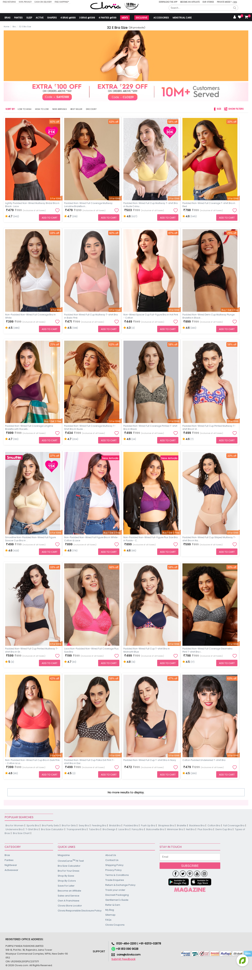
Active (40, 17)
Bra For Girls (69, 825)
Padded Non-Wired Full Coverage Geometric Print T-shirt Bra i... (207, 650)
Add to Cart (49, 217)
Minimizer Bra (175, 829)
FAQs (108, 920)
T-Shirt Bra (32, 829)
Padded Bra (131, 825)
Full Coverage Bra (233, 825)
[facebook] (175, 873)
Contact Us (111, 860)
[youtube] (197, 873)
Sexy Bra (84, 825)
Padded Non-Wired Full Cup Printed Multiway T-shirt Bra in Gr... (31, 650)
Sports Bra (33, 825)
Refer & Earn (112, 905)
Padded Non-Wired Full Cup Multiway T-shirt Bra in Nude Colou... (150, 204)
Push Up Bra (148, 825)
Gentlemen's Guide (116, 900)
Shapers (52, 17)
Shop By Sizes (66, 876)
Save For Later (66, 885)
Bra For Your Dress (68, 871)
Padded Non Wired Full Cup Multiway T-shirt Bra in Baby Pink (91, 316)
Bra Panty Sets (50, 825)
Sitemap (110, 915)
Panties (18, 17)
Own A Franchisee (68, 900)
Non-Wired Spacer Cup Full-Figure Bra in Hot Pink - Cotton (150, 316)
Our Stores (208, 2)
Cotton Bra (214, 825)
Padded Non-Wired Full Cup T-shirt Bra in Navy (149, 760)
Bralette (181, 825)
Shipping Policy (114, 865)
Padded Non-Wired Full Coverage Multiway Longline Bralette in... (88, 204)
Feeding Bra (99, 825)
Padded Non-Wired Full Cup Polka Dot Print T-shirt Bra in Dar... (89, 761)
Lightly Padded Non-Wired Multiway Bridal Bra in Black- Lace (32, 204)
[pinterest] (190, 873)
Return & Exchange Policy (120, 885)
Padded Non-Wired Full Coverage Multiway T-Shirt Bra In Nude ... (90, 427)
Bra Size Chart (21, 833)
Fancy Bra (137, 829)
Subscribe (190, 865)
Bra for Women (15, 825)
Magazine (64, 855)
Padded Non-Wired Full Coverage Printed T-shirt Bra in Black (150, 427)
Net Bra (190, 829)
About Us (110, 855)
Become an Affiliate (190, 2)
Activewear (11, 870)
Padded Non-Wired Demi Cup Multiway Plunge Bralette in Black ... (208, 316)
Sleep (29, 17)
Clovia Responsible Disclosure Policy (79, 910)
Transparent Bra (76, 829)
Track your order (115, 890)
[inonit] (204, 873)
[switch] (234, 2)
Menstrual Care (182, 17)
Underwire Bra (14, 829)
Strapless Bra (166, 825)
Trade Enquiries (114, 880)
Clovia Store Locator (70, 905)
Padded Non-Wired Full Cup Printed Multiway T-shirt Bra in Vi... (209, 427)
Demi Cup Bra (223, 829)
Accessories (161, 17)
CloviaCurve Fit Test (71, 861)
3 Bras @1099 (87, 17)
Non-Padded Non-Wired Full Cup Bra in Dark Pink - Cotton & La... (32, 761)
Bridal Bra (115, 825)
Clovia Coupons (115, 925)
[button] (234, 8)
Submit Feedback (123, 959)
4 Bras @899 (68, 17)
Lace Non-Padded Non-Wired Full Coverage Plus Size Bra (91, 650)
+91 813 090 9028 (126, 949)
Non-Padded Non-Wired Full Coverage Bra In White (30, 316)
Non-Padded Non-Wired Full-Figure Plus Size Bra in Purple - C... (150, 538)
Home (6, 26)
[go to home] (106, 5)
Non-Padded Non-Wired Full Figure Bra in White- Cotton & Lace (91, 538)
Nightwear (11, 865)
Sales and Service (68, 895)
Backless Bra (197, 825)
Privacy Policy (113, 870)
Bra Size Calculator (52, 829)
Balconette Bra (155, 829)
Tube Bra (94, 829)
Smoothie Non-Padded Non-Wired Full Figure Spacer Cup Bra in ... (30, 538)
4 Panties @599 (107, 17)
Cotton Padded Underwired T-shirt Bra (203, 760)
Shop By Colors (67, 880)
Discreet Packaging (117, 895)
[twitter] (182, 873)
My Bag (109, 910)
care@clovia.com (129, 954)
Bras (8, 17)
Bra (14, 26)
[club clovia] (190, 889)
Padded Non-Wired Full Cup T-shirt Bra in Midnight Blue (146, 650)
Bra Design (109, 829)
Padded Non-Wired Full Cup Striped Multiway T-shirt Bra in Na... (209, 538)
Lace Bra (123, 829)
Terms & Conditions (117, 875)
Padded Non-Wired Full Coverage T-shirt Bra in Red (208, 204)
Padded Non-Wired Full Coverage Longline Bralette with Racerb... (29, 427)
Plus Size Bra (205, 829)
